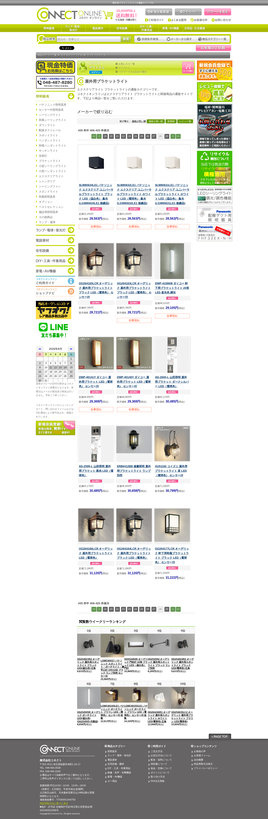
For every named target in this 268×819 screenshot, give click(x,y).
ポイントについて (160, 772)
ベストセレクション (51, 206)
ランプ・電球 (47, 222)
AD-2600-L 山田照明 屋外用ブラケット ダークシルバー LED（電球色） (172, 382)
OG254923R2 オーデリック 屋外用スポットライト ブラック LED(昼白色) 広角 (88, 664)
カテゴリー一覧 (212, 39)
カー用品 (112, 781)
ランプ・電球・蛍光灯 (73, 28)
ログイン (95, 72)
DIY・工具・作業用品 (146, 28)
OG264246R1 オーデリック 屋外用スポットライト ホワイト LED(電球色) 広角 (159, 717)
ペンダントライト (50, 140)
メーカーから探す (179, 39)
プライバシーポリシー (205, 768)
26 (147, 136)
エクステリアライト (51, 176)
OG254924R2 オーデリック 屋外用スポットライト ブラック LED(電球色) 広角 (182, 664)
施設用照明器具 (48, 212)
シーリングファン (50, 186)
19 (105, 136)
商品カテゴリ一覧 (47, 55)
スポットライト (48, 135)
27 (153, 136)
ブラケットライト (50, 160)
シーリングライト (50, 114)
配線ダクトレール (50, 130)
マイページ (188, 11)
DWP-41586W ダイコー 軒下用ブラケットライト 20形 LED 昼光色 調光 (172, 288)
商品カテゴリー (116, 746)
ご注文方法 (156, 751)
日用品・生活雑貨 (195, 28)
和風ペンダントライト (52, 145)
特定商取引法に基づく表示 (54, 803)
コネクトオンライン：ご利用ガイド (55, 281)
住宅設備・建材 (116, 764)
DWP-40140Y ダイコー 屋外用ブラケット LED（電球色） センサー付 (134, 382)
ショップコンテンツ (205, 746)
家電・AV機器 (171, 28)
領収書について (159, 764)
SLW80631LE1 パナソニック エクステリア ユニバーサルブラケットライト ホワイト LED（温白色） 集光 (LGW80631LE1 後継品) (172, 194)
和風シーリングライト (52, 120)
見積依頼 (213, 48)
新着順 (171, 121)
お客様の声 (199, 20)
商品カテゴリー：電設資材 (55, 240)
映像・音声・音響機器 (119, 772)
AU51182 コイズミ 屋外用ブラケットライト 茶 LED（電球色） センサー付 (171, 471)
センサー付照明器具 (51, 109)
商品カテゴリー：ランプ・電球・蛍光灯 (55, 230)
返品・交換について (161, 768)
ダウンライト (47, 125)
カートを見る (217, 11)
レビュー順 (185, 121)
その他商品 (46, 217)
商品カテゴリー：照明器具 (55, 96)
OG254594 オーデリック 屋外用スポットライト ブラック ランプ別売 (159, 664)
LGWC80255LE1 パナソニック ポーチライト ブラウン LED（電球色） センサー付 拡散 (136, 712)
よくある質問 (177, 20)
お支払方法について (161, 755)
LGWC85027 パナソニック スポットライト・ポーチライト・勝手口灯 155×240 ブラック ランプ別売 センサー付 (112, 668)
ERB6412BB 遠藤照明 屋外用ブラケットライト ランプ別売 (134, 471)
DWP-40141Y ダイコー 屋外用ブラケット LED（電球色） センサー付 (96, 382)
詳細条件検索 (149, 39)
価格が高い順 (156, 121)
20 (111, 136)
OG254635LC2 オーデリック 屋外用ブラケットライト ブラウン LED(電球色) (182, 717)
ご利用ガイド (154, 20)
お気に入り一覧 (127, 64)
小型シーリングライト (52, 166)
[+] (117, 112)
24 (135, 136)
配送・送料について (161, 759)
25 (141, 136)
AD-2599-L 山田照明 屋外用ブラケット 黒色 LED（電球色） (96, 471)
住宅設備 (122, 28)
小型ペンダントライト (52, 171)
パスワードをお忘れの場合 (133, 71)
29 (166, 136)
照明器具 (49, 28)
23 (129, 136)
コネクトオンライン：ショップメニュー (55, 291)
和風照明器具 (47, 196)
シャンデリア (47, 181)
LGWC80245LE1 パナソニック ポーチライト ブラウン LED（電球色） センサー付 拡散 (112, 712)
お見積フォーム (202, 755)
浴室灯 (43, 155)
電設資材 (98, 28)
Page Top (220, 736)
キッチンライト (48, 150)
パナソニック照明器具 (52, 104)
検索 (126, 39)
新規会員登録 (158, 11)
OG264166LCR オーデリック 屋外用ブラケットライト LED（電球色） (96, 553)
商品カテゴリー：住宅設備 (55, 250)
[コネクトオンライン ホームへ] (87, 14)
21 (117, 136)
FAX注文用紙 (157, 781)
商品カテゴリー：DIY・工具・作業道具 (55, 260)
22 (123, 136)
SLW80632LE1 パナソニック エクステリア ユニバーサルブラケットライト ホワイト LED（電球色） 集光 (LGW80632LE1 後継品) (134, 194)
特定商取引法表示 (203, 764)
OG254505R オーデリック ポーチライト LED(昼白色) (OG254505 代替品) (89, 717)
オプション (46, 201)
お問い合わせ (221, 20)
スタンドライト (48, 191)
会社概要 (198, 759)
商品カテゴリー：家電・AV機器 (55, 271)
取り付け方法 (158, 776)
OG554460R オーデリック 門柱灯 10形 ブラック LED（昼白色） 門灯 (136, 664)
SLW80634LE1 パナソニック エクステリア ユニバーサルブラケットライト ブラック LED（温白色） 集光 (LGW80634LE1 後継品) (96, 194)
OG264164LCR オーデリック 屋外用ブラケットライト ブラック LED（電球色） (134, 553)
